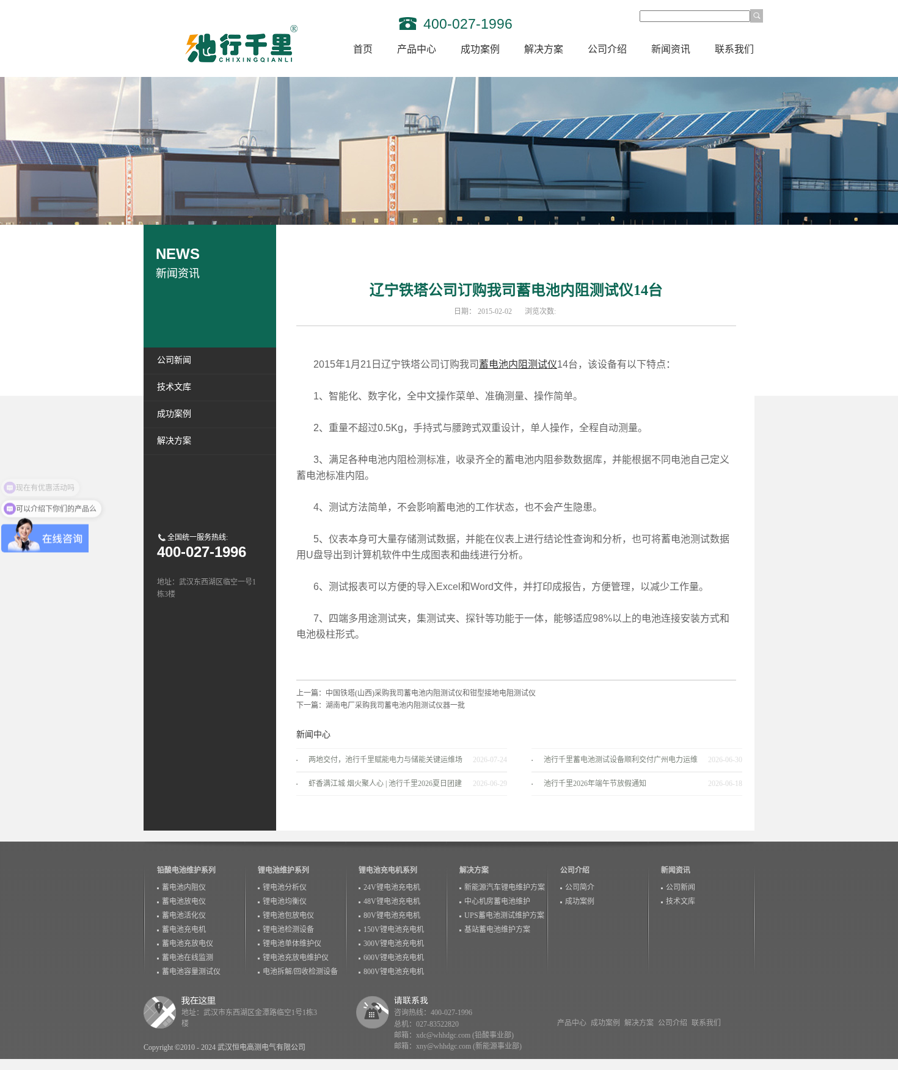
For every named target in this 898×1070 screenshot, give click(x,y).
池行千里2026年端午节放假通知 (595, 783)
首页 (363, 49)
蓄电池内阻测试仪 (518, 364)
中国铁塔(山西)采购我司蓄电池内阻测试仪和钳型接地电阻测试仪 (431, 693)
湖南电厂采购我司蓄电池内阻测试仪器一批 (395, 705)
